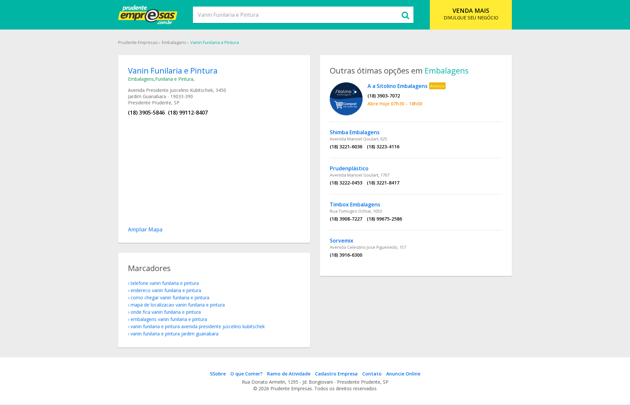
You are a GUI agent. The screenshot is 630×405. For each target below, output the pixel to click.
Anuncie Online (403, 374)
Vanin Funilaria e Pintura (214, 42)
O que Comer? (246, 374)
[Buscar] (405, 15)
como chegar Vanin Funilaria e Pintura (170, 297)
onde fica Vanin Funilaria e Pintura (166, 312)
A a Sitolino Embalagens (398, 86)
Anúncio (437, 85)
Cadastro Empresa (336, 374)
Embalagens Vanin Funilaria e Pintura (169, 319)
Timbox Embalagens (355, 204)
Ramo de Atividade (288, 374)
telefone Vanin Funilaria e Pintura (165, 283)
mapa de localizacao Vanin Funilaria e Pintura (178, 305)
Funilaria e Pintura (174, 79)
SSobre (218, 374)
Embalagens (174, 42)
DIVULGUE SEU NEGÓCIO (471, 14)
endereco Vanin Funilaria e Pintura (166, 290)
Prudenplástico (349, 168)
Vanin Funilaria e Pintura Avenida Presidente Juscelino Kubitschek (198, 326)
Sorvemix (341, 240)
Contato (372, 374)
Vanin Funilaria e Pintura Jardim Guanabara (175, 333)
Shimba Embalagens (355, 132)
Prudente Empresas (138, 42)
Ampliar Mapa (145, 229)
